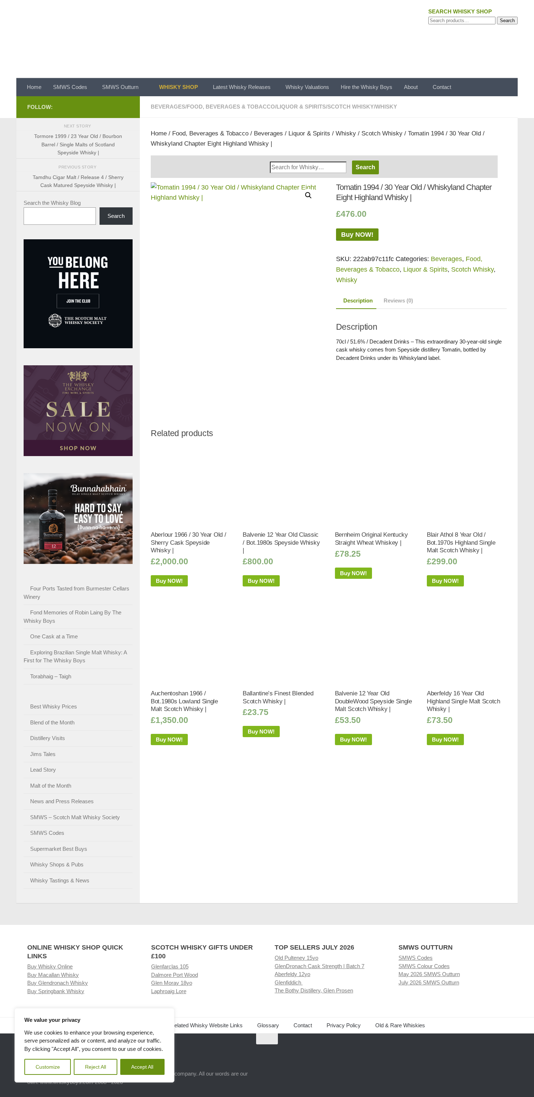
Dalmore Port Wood (174, 975)
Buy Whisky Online (50, 966)
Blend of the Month (52, 722)
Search (507, 20)
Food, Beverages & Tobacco (231, 106)
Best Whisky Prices (53, 706)
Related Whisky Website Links (206, 1025)
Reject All (95, 1067)
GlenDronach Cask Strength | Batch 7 (319, 966)
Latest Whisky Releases (242, 87)
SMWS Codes (70, 87)
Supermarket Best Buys (58, 849)
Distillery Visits (47, 738)
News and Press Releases (62, 801)
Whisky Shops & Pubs (57, 864)
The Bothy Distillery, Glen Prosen (314, 990)
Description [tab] (358, 300)
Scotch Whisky (350, 106)
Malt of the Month (50, 786)
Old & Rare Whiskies (400, 1025)
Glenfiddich (289, 982)
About (411, 87)
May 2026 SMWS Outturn (429, 974)
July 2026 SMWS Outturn (429, 982)
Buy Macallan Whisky (53, 975)
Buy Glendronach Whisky (57, 983)
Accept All (142, 1067)
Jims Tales (43, 754)
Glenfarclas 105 (170, 966)
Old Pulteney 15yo (296, 958)
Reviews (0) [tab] (398, 300)
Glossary (268, 1025)
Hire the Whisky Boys (366, 87)
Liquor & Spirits (301, 106)
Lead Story (43, 770)
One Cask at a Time (54, 636)
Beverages (168, 106)
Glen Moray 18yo (171, 983)
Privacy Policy (344, 1025)
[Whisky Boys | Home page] (267, 39)
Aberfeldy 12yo (292, 974)
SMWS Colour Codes (424, 966)
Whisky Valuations (307, 87)
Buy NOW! (357, 234)
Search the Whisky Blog (52, 203)
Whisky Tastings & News (59, 880)
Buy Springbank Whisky (55, 991)
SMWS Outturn (120, 87)
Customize (48, 1067)
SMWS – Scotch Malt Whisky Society (75, 817)
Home (34, 87)
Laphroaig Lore (168, 991)
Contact (442, 87)
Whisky (386, 106)
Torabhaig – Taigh (50, 676)
